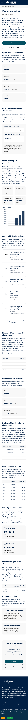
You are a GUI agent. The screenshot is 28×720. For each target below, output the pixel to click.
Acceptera (10, 717)
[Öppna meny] (2, 2)
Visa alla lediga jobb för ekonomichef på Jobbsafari (13, 322)
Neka (3, 717)
